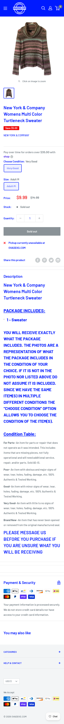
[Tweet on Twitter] (51, 260)
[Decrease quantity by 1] (20, 218)
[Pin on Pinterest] (44, 260)
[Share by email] (57, 260)
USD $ (9, 681)
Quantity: (9, 218)
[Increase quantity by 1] (39, 218)
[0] (57, 8)
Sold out (32, 231)
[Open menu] (5, 8)
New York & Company (16, 135)
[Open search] (43, 8)
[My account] (50, 8)
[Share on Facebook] (37, 260)
